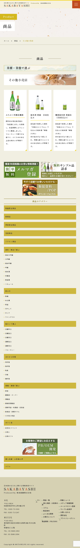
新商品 (8, 216)
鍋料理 (7, 379)
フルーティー (10, 350)
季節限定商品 (10, 225)
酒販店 (7, 399)
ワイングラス (10, 317)
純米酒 (7, 272)
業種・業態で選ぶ (12, 385)
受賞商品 (8, 233)
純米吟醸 (8, 263)
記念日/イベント (11, 428)
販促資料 (46, 511)
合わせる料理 (10, 357)
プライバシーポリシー (67, 519)
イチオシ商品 (10, 241)
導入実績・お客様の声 (14, 459)
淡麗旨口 (8, 333)
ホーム (6, 41)
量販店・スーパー (11, 395)
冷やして (8, 309)
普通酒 (7, 280)
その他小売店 (10, 416)
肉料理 (7, 362)
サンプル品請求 (66, 509)
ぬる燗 (7, 300)
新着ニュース (65, 500)
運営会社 (63, 515)
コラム (8, 466)
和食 (6, 370)
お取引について (49, 517)
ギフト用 (8, 423)
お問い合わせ (65, 512)
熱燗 (6, 296)
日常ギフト (9, 436)
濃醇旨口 (8, 342)
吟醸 (6, 267)
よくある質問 (48, 514)
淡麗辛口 (8, 329)
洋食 (6, 375)
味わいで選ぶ (10, 324)
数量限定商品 (10, 208)
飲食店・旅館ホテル (12, 412)
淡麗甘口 (8, 337)
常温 (6, 305)
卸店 (6, 391)
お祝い (7, 432)
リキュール (9, 284)
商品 (16, 41)
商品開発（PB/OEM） (50, 521)
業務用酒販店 (10, 403)
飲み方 (8, 291)
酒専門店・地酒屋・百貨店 (14, 407)
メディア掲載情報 (67, 503)
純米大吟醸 (9, 255)
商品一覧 (46, 500)
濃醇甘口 (8, 346)
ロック (7, 313)
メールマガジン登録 (67, 506)
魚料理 (7, 366)
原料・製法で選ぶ (12, 250)
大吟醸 (7, 259)
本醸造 (7, 276)
